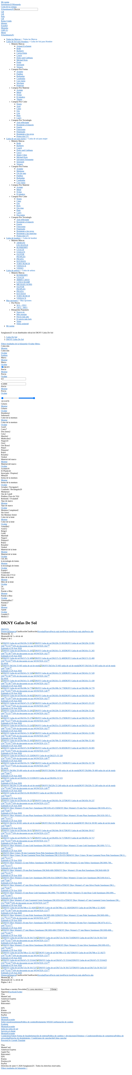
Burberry (20, 51)
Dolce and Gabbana (24, 58)
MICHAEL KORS (24, 284)
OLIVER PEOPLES (20, 255)
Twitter (19, 992)
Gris (18, 113)
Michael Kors (22, 60)
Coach (19, 55)
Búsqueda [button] (17, 4)
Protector (20, 85)
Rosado (4, 455)
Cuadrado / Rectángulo (11, 489)
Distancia (5, 631)
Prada (18, 62)
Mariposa (20, 171)
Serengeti (20, 65)
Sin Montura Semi (9, 515)
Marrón (4, 436)
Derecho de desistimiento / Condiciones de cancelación (32, 1038)
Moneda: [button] (4, 28)
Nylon (19, 95)
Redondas (20, 76)
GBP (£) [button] (4, 30)
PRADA (20, 259)
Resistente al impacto (25, 125)
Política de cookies (28, 1022)
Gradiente (5, 573)
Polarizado (20, 132)
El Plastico (6, 471)
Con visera (20, 81)
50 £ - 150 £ (21, 305)
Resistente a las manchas (26, 233)
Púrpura (5, 450)
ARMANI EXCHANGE (22, 244)
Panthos (19, 74)
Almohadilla (7, 600)
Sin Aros (5, 512)
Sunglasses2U (7, 4)
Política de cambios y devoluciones (62, 1036)
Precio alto (89, 631)
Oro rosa (20, 208)
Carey (18, 118)
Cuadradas (20, 78)
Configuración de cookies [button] (62, 1022)
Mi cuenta (5, 2)
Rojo (18, 206)
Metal (18, 92)
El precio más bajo (24, 319)
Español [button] (4, 26)
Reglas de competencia (105, 1036)
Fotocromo (20, 129)
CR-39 (4, 559)
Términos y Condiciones (86, 1036)
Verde (4, 457)
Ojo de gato (21, 173)
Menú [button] (3, 32)
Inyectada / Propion (9, 473)
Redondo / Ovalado (9, 499)
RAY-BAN (21, 261)
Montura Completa (9, 510)
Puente (5, 603)
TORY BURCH (23, 263)
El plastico (20, 97)
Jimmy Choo (21, 155)
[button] (66, 12)
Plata (18, 115)
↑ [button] (26, 1068)
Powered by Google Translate (13, 1040)
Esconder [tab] (11, 1019)
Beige (4, 531)
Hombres (5, 413)
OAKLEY (20, 252)
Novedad (41, 631)
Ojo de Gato (6, 494)
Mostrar (4, 348)
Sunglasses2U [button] (8, 9)
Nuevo (47, 631)
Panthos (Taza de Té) (10, 496)
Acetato (19, 90)
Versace (19, 67)
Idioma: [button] (4, 23)
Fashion (4, 355)
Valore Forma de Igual (20, 1036)
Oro (18, 111)
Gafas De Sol (11, 337)
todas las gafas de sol (9, 1029)
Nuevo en (20, 312)
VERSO (19, 268)
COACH (20, 250)
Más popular (21, 314)
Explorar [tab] (4, 1024)
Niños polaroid (22, 324)
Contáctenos (6, 1036)
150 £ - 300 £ (21, 307)
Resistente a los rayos (25, 134)
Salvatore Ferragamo (24, 159)
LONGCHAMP (23, 282)
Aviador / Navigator (9, 487)
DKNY (5, 629)
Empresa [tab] (4, 1017)
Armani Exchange (23, 46)
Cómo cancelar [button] (60, 1038)
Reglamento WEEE (44, 1022)
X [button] (2, 9)
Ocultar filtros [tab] (34, 344)
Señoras (5, 415)
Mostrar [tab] (4, 1019)
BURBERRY (22, 247)
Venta (18, 321)
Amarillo (5, 526)
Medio (4, 616)
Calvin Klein (21, 53)
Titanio (19, 99)
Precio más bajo (56, 631)
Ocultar (4, 353)
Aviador (19, 72)
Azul (18, 106)
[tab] (66, 347)
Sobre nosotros (7, 1022)
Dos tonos (20, 215)
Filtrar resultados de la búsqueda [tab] (14, 344)
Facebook (12, 992)
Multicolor (6, 438)
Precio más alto (22, 317)
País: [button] (3, 16)
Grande (5, 614)
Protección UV (22, 136)
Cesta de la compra (8, 7)
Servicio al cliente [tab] (8, 1031)
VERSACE (21, 266)
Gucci (18, 152)
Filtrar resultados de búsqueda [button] (13, 1068)
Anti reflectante (22, 122)
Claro (18, 109)
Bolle (18, 48)
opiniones (17, 1022)
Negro (19, 104)
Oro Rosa (5, 445)
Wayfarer (20, 83)
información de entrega (38, 1036)
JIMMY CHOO (23, 280)
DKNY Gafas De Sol (15, 339)
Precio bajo (67, 631)
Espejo (19, 127)
